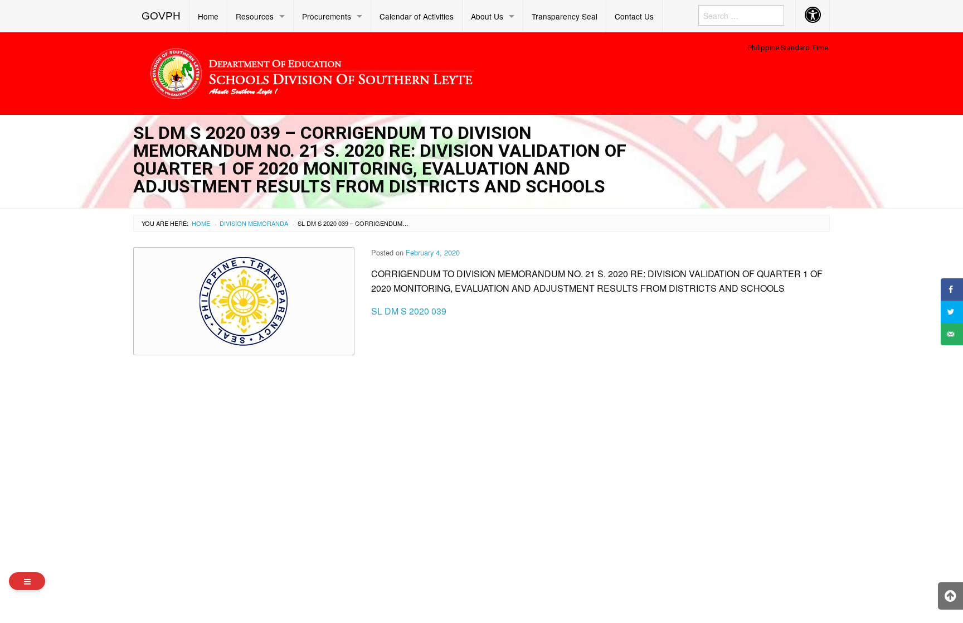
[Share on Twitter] (952, 312)
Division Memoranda (254, 223)
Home (208, 16)
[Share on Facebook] (952, 289)
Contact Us (634, 16)
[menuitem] (161, 16)
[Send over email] (952, 334)
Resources (255, 16)
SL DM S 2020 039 (408, 311)
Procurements (326, 16)
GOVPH (161, 16)
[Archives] (27, 581)
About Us (487, 16)
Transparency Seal (564, 16)
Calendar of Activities (417, 16)
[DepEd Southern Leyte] (392, 71)
